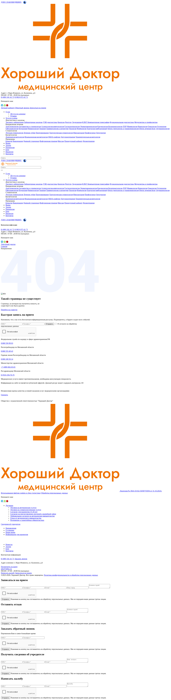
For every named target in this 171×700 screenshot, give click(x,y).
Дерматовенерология (88, 127)
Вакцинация (18, 141)
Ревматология (33, 129)
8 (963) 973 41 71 (21, 97)
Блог (7, 150)
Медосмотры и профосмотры (146, 122)
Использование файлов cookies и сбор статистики (20, 493)
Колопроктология (115, 127)
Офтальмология (12, 129)
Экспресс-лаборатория (14, 122)
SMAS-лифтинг (54, 137)
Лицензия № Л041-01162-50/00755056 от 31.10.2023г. (141, 491)
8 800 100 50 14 (7, 359)
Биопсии (61, 122)
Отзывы (13, 116)
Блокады (9, 141)
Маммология (132, 127)
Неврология (142, 127)
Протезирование (42, 133)
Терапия (42, 129)
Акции (8, 145)
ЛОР (125, 127)
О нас (8, 112)
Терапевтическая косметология (87, 137)
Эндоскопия (77, 122)
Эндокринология (162, 129)
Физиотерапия (88, 141)
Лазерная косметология (15, 137)
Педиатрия (23, 129)
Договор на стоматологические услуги (25, 510)
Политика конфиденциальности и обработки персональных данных (71, 575)
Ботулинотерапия (68, 137)
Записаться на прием (38, 108)
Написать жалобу (8, 573)
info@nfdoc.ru (6, 569)
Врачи (8, 143)
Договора (9, 506)
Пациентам (10, 148)
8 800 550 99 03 (7, 343)
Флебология (81, 129)
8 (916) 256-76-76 (7, 375)
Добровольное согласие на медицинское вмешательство (32, 516)
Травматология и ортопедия (57, 129)
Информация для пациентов (17, 534)
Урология (72, 129)
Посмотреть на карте (9, 567)
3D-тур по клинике (17, 114)
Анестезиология (12, 127)
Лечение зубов (29, 133)
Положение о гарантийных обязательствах (27, 520)
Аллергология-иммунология (52, 127)
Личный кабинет (8, 108)
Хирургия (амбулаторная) (97, 129)
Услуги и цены (11, 118)
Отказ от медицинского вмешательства (25, 518)
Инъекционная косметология (36, 137)
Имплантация (78, 133)
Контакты (9, 154)
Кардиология (102, 127)
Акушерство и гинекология (30, 127)
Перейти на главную (9, 310)
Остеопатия (161, 127)
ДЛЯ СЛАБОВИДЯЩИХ (11, 2)
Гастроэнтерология (72, 127)
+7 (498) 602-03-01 (8, 367)
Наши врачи (10, 532)
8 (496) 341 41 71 (7, 97)
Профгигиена (90, 133)
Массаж (61, 141)
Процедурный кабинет (73, 141)
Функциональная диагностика (122, 122)
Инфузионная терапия (48, 141)
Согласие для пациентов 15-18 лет (23, 512)
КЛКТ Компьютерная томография (95, 122)
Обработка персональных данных (54, 493)
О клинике (10, 530)
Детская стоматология (14, 133)
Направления (11, 528)
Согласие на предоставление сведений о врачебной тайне (33, 514)
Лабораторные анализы (33, 122)
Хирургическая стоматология (61, 133)
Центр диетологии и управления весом (123, 129)
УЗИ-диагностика (50, 122)
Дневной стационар (31, 141)
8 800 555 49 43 (7, 351)
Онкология (152, 127)
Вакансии (9, 152)
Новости (9, 545)
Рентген (68, 122)
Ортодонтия (101, 133)
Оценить (4, 395)
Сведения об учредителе (10, 524)
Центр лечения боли (147, 129)
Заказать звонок (21, 559)
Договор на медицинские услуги (23, 508)
